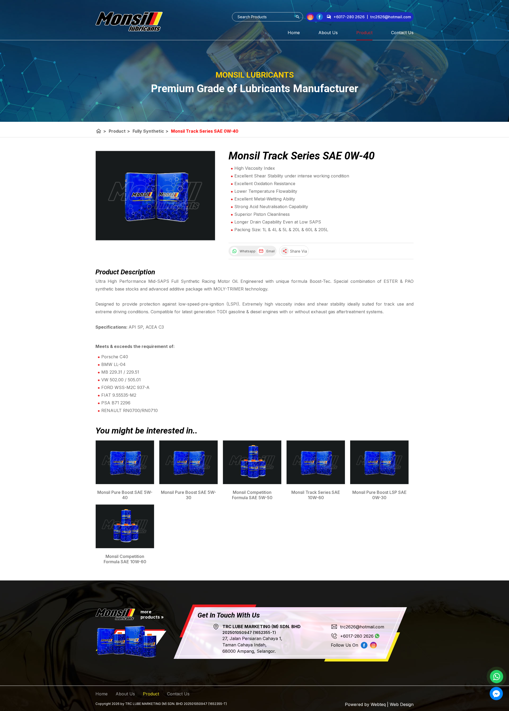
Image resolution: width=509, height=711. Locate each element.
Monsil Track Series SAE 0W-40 (204, 131)
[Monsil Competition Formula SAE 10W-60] (125, 526)
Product (364, 32)
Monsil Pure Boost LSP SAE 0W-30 (379, 495)
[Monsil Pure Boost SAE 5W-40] (125, 462)
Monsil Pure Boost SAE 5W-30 (188, 495)
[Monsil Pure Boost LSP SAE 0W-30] (379, 462)
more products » (152, 614)
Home (294, 32)
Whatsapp (247, 251)
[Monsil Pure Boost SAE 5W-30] (188, 462)
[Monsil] (129, 22)
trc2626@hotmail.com (362, 626)
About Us (328, 32)
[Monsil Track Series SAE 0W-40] (155, 195)
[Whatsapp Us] (496, 676)
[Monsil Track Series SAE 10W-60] (316, 462)
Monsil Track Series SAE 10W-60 (315, 495)
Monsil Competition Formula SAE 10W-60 (125, 559)
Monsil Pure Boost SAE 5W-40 (124, 495)
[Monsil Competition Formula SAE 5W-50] (252, 462)
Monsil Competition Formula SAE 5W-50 (252, 495)
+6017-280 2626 (349, 17)
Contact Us (402, 32)
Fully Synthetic (150, 131)
